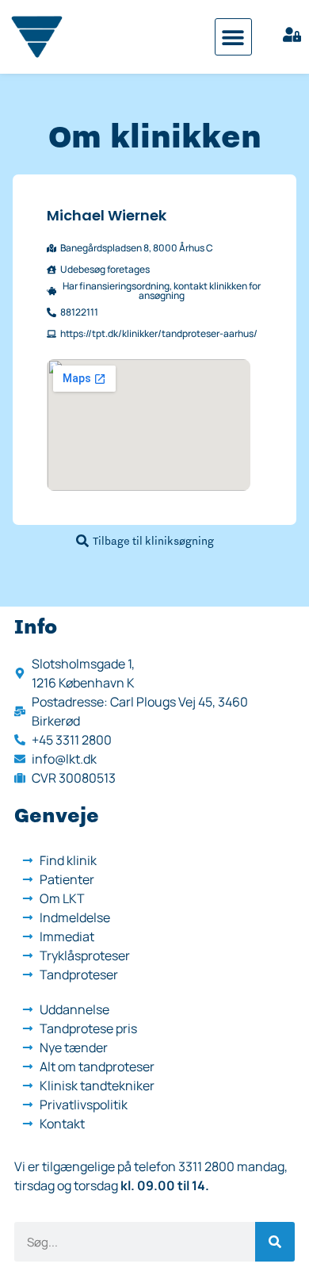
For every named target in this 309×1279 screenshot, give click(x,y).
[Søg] (275, 1242)
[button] (233, 37)
